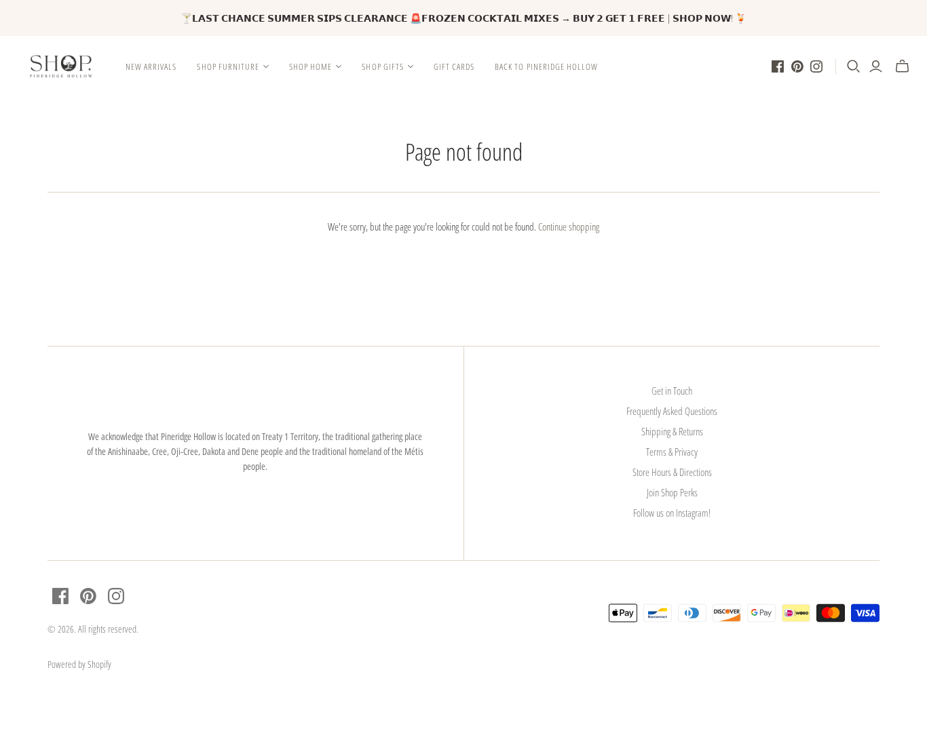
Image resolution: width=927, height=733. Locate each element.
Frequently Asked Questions (671, 411)
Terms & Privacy (672, 451)
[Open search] (853, 66)
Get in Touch (671, 390)
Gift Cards (454, 66)
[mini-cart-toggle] (902, 66)
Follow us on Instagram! (672, 512)
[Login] (876, 66)
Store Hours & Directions (672, 472)
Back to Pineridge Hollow (546, 66)
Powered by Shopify (79, 664)
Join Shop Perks (672, 492)
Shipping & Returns (672, 431)
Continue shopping (568, 226)
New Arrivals (151, 66)
